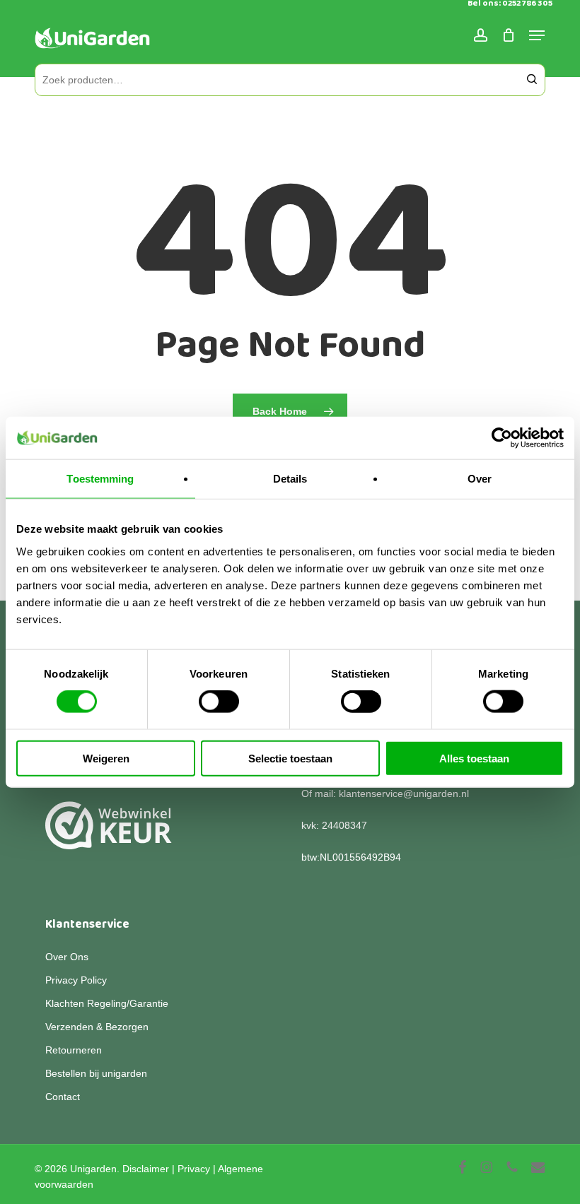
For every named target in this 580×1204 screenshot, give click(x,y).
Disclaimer (145, 1168)
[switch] (219, 701)
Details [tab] (290, 479)
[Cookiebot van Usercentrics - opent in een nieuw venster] (502, 438)
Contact (62, 1096)
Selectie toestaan (290, 758)
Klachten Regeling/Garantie (106, 1003)
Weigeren (106, 758)
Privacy (194, 1168)
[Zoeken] (532, 79)
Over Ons (66, 956)
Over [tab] (480, 479)
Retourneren (73, 1050)
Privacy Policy (76, 980)
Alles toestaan (474, 758)
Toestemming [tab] (100, 479)
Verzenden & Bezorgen (97, 1026)
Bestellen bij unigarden (96, 1073)
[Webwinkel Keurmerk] (108, 833)
